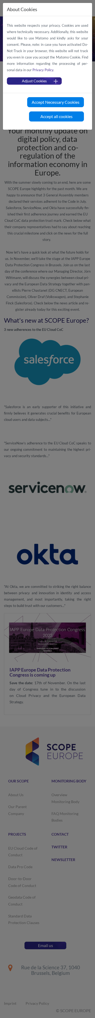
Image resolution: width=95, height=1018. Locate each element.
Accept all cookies (56, 116)
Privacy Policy (42, 70)
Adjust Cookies (34, 81)
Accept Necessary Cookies (55, 102)
